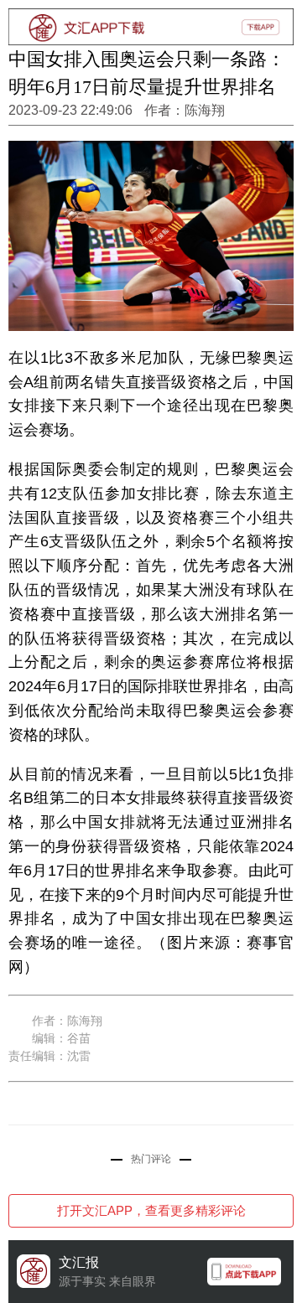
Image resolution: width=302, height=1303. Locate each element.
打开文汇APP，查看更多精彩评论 (151, 1210)
